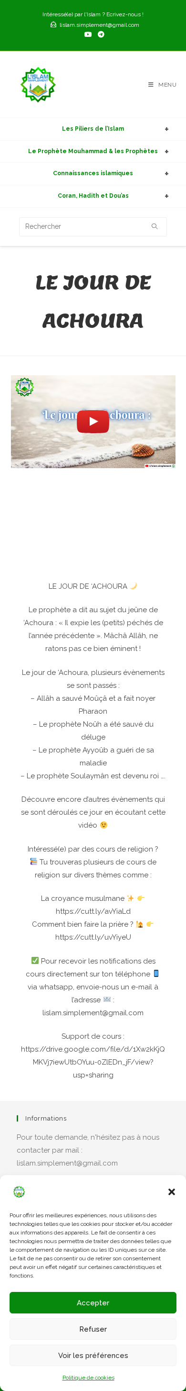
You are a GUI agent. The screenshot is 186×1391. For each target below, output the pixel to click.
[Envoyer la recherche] (155, 227)
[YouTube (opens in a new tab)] (88, 34)
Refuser (93, 1329)
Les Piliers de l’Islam (93, 128)
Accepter (93, 1303)
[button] (171, 1192)
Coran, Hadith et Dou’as (93, 195)
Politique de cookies (88, 1377)
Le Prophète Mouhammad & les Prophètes (93, 151)
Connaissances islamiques (93, 173)
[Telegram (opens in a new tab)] (99, 34)
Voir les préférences (93, 1355)
